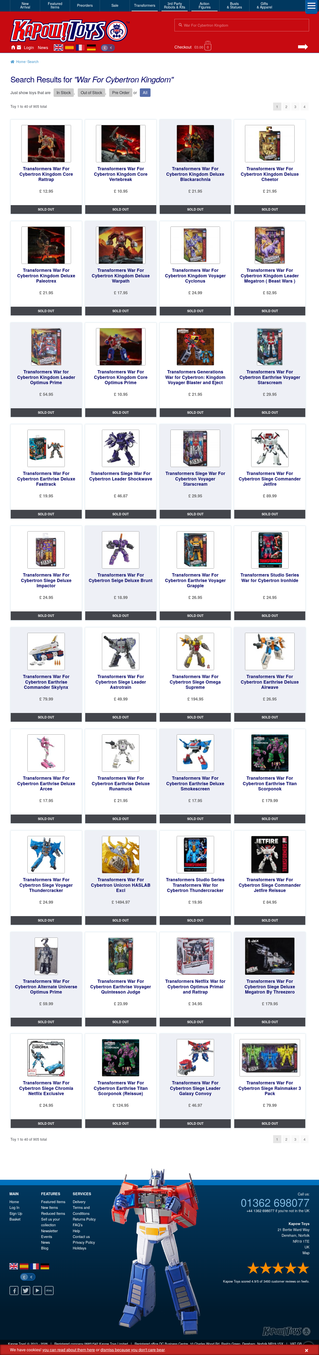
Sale (114, 5)
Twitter (25, 1290)
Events (46, 1236)
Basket (14, 1219)
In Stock (64, 92)
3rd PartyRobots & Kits (174, 5)
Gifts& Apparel (264, 5)
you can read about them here (68, 1350)
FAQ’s (77, 1224)
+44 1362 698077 (260, 1210)
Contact (19, 47)
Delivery (79, 1201)
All (145, 92)
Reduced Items (53, 1213)
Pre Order (120, 92)
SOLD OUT (46, 209)
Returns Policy (84, 1219)
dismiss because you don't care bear (132, 1350)
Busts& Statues (234, 5)
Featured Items (53, 1201)
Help (76, 1230)
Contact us (81, 1236)
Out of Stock (91, 92)
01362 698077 (275, 1202)
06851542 (91, 1343)
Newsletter (49, 1230)
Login (29, 47)
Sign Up (15, 1213)
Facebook (13, 1290)
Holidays (79, 1247)
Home (13, 47)
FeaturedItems (55, 5)
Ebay (49, 1290)
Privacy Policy (84, 1242)
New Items (49, 1207)
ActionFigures (205, 5)
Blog (44, 1247)
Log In (14, 1207)
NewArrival (25, 5)
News (43, 47)
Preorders (85, 5)
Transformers (144, 5)
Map (306, 1252)
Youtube (37, 1290)
